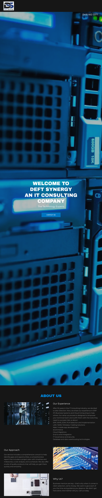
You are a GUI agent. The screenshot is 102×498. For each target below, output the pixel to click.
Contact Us (51, 215)
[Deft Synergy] (8, 6)
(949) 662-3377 (90, 14)
